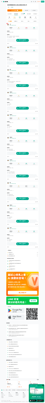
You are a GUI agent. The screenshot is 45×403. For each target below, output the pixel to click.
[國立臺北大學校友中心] (22, 252)
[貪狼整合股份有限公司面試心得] (22, 266)
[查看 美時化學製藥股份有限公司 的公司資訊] (22, 357)
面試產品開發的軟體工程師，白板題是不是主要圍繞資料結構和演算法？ (18, 328)
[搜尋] (33, 1)
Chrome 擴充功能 (11, 396)
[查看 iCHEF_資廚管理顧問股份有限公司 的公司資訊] (22, 375)
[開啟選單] (1, 1)
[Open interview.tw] (1, 390)
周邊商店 (2, 397)
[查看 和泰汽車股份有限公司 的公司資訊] (22, 350)
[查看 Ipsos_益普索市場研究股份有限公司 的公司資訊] (22, 377)
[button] (4, 395)
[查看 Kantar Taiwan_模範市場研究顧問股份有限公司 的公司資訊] (22, 355)
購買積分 (2, 396)
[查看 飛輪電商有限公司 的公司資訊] (22, 348)
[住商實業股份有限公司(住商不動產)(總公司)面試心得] (22, 263)
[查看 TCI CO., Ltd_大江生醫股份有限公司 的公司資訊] (22, 352)
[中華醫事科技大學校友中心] (22, 254)
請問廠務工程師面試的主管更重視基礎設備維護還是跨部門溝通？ (17, 331)
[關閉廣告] (43, 385)
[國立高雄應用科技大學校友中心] (22, 256)
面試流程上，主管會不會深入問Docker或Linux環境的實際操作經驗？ (18, 325)
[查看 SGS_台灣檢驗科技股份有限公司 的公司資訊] (22, 344)
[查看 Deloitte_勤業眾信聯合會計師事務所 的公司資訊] (22, 346)
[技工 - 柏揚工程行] (23, 384)
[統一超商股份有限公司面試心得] (22, 269)
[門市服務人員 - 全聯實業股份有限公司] (11, 384)
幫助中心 (24, 397)
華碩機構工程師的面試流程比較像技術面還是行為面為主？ (17, 335)
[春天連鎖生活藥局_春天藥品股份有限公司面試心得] (22, 261)
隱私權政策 (24, 396)
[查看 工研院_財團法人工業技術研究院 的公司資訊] (22, 342)
